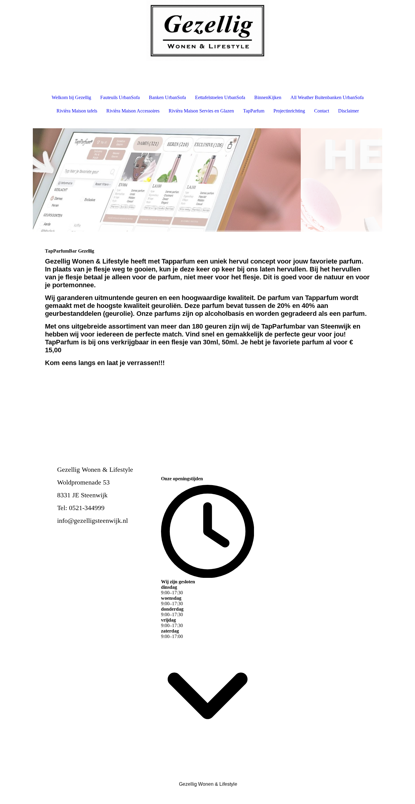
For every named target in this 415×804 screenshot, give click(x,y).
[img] (207, 30)
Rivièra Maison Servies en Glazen (201, 110)
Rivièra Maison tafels (77, 110)
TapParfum (253, 110)
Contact (321, 110)
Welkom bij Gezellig (71, 97)
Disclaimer (348, 110)
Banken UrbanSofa (167, 97)
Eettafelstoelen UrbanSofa (220, 97)
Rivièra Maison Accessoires (132, 110)
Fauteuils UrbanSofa (120, 97)
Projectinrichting (289, 110)
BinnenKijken (267, 97)
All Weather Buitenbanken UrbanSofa (327, 97)
